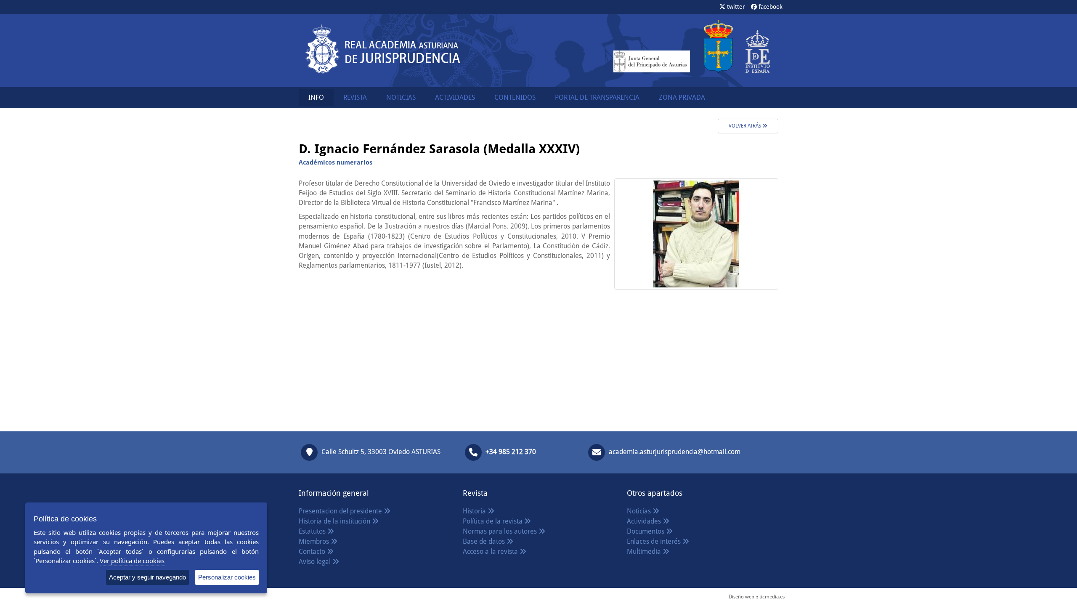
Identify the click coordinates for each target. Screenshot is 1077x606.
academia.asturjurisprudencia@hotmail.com (674, 452)
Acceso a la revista (491, 552)
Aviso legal (315, 562)
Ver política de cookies (132, 560)
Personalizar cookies (227, 577)
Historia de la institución (335, 521)
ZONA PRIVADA (682, 97)
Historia (475, 511)
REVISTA (355, 97)
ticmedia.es (772, 597)
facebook (770, 6)
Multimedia (645, 552)
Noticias (640, 511)
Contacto (313, 552)
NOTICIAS (401, 97)
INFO (316, 97)
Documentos (646, 531)
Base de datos (485, 541)
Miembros (315, 541)
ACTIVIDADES (455, 97)
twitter (735, 6)
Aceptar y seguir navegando (147, 577)
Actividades (645, 521)
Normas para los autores (500, 531)
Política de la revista (493, 521)
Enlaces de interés (654, 541)
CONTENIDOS (515, 97)
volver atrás (745, 126)
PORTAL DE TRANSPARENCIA (597, 97)
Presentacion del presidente (341, 511)
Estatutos (313, 531)
